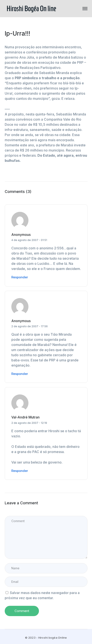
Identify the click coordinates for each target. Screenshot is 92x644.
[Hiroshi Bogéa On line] (31, 8)
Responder (19, 277)
